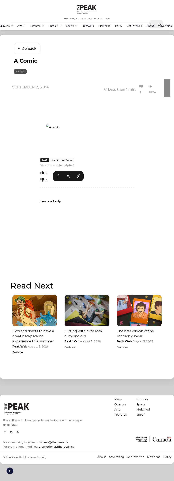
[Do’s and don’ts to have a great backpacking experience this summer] (34, 310)
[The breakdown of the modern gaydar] (139, 310)
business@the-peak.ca (52, 442)
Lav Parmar (67, 160)
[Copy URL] (78, 176)
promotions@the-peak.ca (56, 446)
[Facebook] (58, 176)
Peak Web (19, 346)
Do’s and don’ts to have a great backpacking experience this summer (33, 336)
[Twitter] (68, 176)
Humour (20, 71)
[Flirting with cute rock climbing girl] (87, 310)
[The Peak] (87, 9)
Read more (17, 352)
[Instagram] (11, 431)
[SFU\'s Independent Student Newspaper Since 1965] (43, 409)
